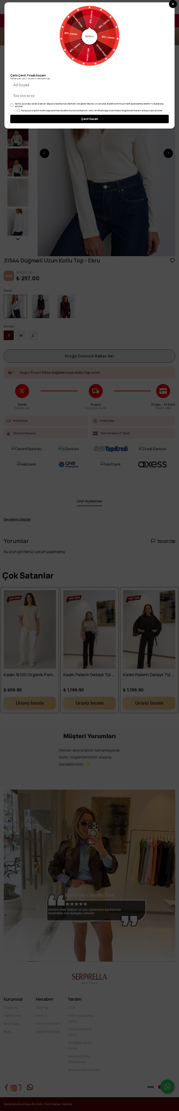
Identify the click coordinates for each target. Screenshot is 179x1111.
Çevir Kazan (89, 119)
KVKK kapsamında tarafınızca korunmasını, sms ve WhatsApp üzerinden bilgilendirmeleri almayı (94, 110)
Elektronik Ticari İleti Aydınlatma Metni (128, 103)
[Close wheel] (173, 4)
